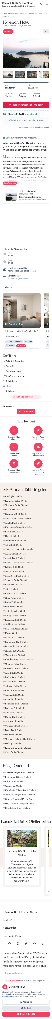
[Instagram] (17, 943)
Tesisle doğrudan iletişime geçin (27, 105)
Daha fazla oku (39, 200)
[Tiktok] (42, 943)
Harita (9, 31)
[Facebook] (9, 943)
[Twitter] (26, 943)
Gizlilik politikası (12, 981)
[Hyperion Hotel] (26, 53)
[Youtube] (34, 943)
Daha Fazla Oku (10, 183)
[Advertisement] (26, 223)
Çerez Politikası (8, 996)
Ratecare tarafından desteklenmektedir (34, 127)
